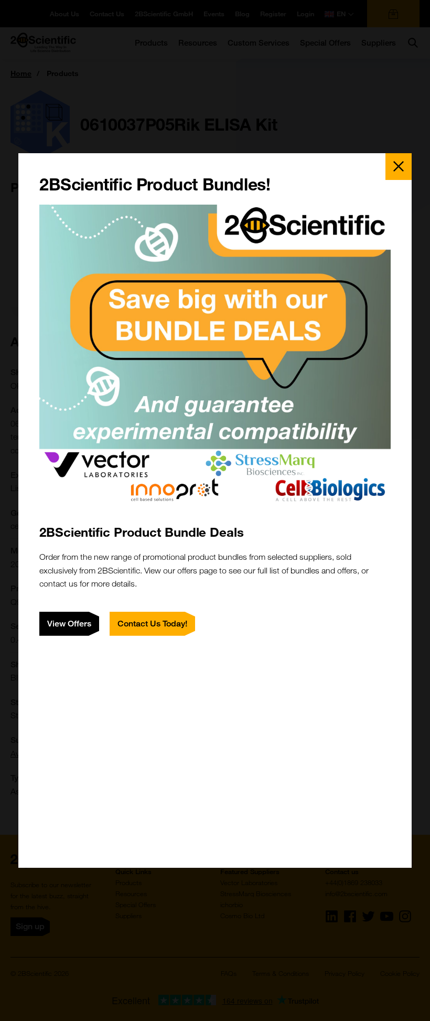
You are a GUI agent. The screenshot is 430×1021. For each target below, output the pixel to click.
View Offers (69, 624)
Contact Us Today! (152, 624)
